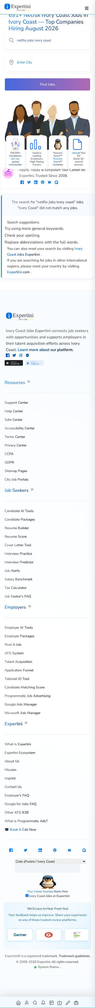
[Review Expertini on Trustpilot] (77, 935)
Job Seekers (17, 490)
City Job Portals (16, 479)
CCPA (9, 454)
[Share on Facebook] (22, 183)
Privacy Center (16, 445)
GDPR (9, 462)
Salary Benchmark (18, 579)
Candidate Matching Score (25, 687)
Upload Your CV (79, 154)
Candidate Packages (20, 519)
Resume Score (16, 536)
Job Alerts (12, 570)
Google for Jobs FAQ (21, 804)
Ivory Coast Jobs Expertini (28, 330)
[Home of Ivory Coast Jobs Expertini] (18, 1002)
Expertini (14, 724)
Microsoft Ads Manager (22, 713)
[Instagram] (21, 355)
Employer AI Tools (19, 627)
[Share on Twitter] (29, 183)
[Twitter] (14, 355)
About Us (12, 761)
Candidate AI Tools (19, 511)
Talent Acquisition (18, 661)
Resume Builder (17, 528)
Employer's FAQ (17, 795)
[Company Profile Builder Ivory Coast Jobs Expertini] (60, 1002)
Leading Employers (37, 157)
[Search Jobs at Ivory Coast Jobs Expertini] (35, 1002)
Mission (10, 769)
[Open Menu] (87, 8)
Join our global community (15, 161)
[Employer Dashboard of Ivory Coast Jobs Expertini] (52, 1002)
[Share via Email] (49, 183)
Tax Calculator (16, 587)
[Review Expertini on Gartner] (20, 935)
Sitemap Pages (16, 471)
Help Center (14, 411)
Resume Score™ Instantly (58, 161)
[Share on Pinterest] (42, 183)
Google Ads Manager (21, 704)
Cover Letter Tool (18, 545)
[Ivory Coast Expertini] (22, 7)
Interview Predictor (19, 562)
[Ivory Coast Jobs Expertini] (48, 316)
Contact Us (13, 787)
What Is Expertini (18, 744)
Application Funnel (19, 670)
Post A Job (13, 644)
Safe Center (13, 419)
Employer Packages (19, 636)
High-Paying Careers (37, 163)
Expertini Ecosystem (20, 752)
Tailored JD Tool (17, 678)
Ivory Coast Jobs (41, 896)
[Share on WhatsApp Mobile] (56, 183)
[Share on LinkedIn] (35, 183)
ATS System (14, 653)
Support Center (16, 402)
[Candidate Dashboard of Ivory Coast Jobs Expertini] (27, 1002)
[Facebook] (8, 355)
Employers (16, 607)
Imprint (10, 778)
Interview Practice (18, 553)
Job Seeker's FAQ (18, 596)
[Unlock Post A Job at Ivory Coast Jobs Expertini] (68, 1002)
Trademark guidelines (74, 956)
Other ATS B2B (17, 812)
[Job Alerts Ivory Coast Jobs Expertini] (43, 1002)
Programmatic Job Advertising (27, 696)
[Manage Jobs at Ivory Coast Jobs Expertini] (76, 1002)
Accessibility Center (20, 428)
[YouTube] (27, 355)
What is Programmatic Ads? (26, 821)
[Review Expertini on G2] (48, 935)
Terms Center (15, 436)
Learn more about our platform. (46, 350)
